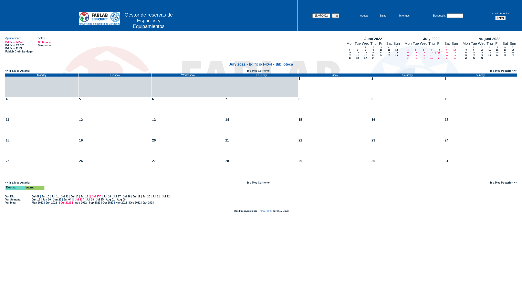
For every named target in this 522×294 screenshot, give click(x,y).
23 (373, 55)
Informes (404, 15)
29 (365, 58)
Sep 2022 (94, 202)
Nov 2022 (121, 202)
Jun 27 (57, 199)
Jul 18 (126, 196)
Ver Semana (12, 199)
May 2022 (37, 202)
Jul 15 (96, 196)
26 (396, 55)
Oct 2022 (108, 202)
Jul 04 (67, 199)
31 (454, 58)
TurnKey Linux (281, 210)
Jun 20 (46, 199)
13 (350, 52)
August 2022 (489, 39)
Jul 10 (45, 196)
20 (350, 55)
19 (396, 52)
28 (357, 58)
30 (373, 58)
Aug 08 (121, 199)
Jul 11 (55, 196)
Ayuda (364, 15)
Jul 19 (136, 196)
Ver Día (9, 196)
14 (357, 52)
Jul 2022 (66, 202)
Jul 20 (146, 196)
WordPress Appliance (246, 210)
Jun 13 (36, 199)
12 (396, 50)
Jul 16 (107, 196)
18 (389, 52)
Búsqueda (439, 15)
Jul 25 (100, 199)
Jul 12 (65, 196)
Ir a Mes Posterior (501, 70)
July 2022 (431, 39)
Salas (382, 15)
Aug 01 (110, 199)
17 (381, 52)
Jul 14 (84, 196)
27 (350, 58)
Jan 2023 (148, 202)
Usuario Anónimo (500, 13)
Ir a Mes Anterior (19, 70)
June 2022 (373, 39)
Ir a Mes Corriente (258, 70)
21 (357, 55)
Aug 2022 (81, 202)
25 (389, 55)
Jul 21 (156, 196)
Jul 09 (35, 196)
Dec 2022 (134, 202)
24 (381, 55)
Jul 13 (74, 196)
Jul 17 (117, 196)
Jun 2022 (51, 202)
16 (373, 52)
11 (389, 50)
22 (365, 55)
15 (365, 52)
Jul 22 (166, 196)
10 (381, 50)
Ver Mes (10, 202)
